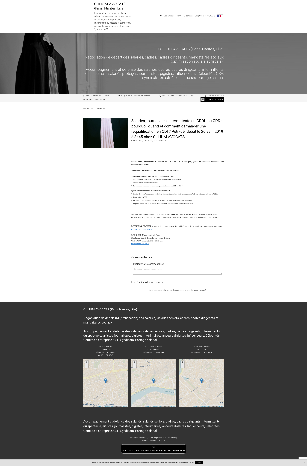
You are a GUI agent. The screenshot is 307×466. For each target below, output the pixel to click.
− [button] (86, 365)
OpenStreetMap (108, 406)
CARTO (124, 406)
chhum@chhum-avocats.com (141, 229)
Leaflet (99, 406)
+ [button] (86, 362)
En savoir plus (183, 462)
